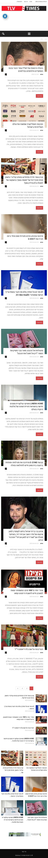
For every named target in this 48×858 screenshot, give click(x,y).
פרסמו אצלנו (19, 1)
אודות (31, 1)
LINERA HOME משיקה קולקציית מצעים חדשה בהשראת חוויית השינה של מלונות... (12, 819)
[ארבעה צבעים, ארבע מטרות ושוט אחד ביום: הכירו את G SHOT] (24, 227)
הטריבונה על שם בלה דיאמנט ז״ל (29, 649)
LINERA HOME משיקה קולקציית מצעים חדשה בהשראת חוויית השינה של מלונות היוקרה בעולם (26, 406)
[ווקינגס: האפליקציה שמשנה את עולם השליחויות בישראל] (24, 115)
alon (41, 74)
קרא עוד (39, 96)
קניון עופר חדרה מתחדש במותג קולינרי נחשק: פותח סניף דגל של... (13, 770)
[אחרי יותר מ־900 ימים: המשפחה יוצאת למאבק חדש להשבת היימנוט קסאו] (24, 581)
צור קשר (26, 1)
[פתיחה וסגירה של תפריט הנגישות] (5, 16)
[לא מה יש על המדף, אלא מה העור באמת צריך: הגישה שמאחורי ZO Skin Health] (24, 283)
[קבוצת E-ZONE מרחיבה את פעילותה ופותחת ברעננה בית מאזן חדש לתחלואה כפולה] (24, 453)
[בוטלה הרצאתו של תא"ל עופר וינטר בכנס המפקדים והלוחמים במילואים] (24, 57)
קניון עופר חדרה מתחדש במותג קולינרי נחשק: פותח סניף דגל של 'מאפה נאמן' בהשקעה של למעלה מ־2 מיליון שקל (24, 180)
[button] (3, 34)
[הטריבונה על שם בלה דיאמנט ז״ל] (24, 637)
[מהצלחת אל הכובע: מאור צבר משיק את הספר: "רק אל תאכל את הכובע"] (24, 341)
